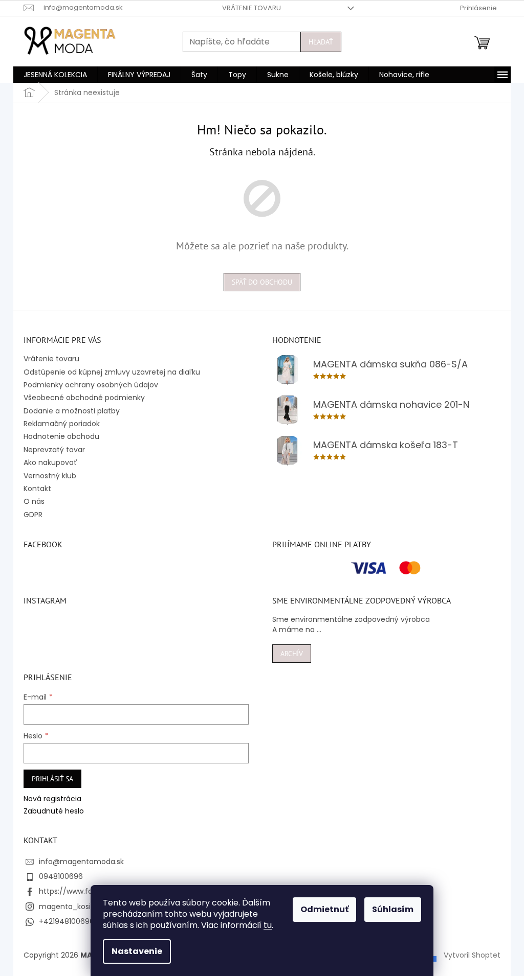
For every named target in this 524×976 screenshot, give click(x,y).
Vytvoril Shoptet (472, 955)
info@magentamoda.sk (81, 861)
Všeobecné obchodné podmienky (84, 397)
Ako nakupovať (50, 462)
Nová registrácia (52, 799)
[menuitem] (55, 74)
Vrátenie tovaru (251, 8)
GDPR (33, 514)
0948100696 (61, 876)
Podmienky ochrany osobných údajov (91, 385)
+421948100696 (66, 921)
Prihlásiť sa (52, 778)
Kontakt (37, 488)
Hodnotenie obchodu (61, 436)
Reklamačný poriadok (62, 424)
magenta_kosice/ (71, 906)
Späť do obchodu (262, 282)
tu (268, 925)
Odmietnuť (324, 909)
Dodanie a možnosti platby (72, 411)
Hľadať (321, 42)
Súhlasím (392, 909)
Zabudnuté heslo (54, 811)
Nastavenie (137, 951)
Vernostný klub (50, 476)
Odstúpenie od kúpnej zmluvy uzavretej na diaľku (112, 372)
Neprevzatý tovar (54, 450)
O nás (34, 501)
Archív (291, 653)
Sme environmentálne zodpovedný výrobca (351, 619)
